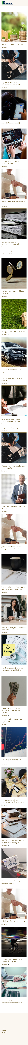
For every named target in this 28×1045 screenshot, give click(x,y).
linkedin (3, 1030)
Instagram (4, 1032)
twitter (3, 1028)
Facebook (4, 1026)
